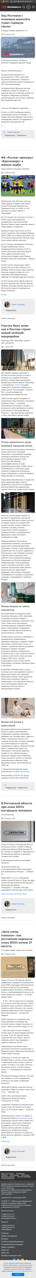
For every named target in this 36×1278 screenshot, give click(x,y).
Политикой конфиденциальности (24, 1271)
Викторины (25, 1175)
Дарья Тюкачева (18, 304)
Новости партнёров (24, 1177)
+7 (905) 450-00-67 (8, 1216)
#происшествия (7, 894)
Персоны (4, 1175)
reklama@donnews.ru (8, 1218)
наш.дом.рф (24, 771)
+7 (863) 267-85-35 (7, 1225)
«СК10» (17, 385)
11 (12, 887)
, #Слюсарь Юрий (20, 894)
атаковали (15, 878)
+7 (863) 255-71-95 (8, 1214)
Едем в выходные (7, 1173)
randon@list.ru (6, 1229)
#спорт (4, 294)
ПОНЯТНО (18, 1274)
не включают (23, 1118)
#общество (5, 1141)
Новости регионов (7, 1178)
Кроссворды (14, 1175)
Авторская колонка (8, 1177)
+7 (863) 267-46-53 (7, 1227)
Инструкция (20, 1173)
